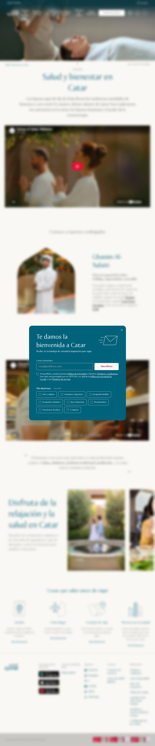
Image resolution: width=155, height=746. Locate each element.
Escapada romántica (51, 402)
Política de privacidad (77, 374)
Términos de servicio (61, 379)
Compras (74, 409)
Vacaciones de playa (51, 409)
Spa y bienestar (77, 402)
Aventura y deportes (73, 394)
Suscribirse (106, 366)
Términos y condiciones (107, 374)
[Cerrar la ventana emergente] (122, 330)
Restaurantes (100, 402)
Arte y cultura (48, 394)
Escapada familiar (101, 394)
